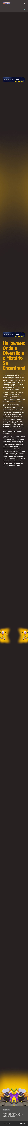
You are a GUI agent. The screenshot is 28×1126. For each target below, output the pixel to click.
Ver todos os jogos (14, 323)
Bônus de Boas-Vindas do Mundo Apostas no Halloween (14, 486)
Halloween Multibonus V (13, 315)
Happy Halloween (12, 240)
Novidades (14, 938)
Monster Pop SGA (12, 201)
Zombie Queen (11, 278)
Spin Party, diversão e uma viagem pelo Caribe (12, 1059)
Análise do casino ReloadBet (10, 716)
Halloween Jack (11, 260)
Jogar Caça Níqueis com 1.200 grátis (12, 652)
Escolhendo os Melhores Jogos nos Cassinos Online (13, 967)
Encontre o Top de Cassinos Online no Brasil (13, 936)
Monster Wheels (12, 160)
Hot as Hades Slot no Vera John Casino (13, 627)
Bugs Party (10, 106)
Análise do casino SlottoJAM (14, 747)
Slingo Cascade (11, 142)
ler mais (8, 722)
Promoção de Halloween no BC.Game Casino (12, 602)
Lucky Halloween (12, 222)
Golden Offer (11, 296)
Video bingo (18, 826)
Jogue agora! (9, 58)
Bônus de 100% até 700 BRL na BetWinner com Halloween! (13, 553)
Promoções (14, 530)
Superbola (10, 124)
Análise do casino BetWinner (10, 778)
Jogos (13, 826)
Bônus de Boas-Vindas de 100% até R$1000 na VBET (13, 577)
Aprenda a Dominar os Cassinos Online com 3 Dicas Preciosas (13, 998)
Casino (13, 718)
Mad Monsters (11, 180)
